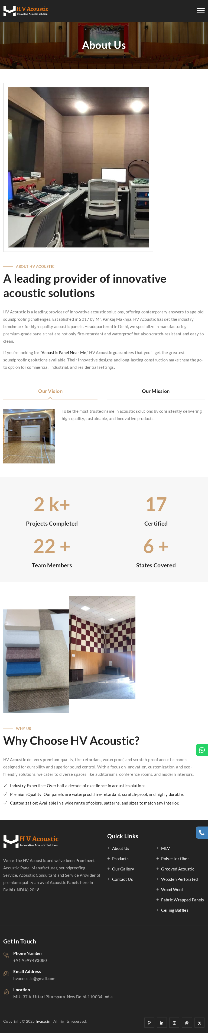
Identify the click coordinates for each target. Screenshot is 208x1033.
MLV (165, 848)
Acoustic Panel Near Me (64, 352)
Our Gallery (123, 868)
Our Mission (156, 391)
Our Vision (50, 391)
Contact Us (122, 879)
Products (120, 858)
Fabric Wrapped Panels (182, 899)
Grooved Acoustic (177, 868)
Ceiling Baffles (174, 910)
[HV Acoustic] (25, 11)
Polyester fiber (175, 858)
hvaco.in (43, 1021)
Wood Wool (172, 889)
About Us (120, 848)
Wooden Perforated (179, 879)
